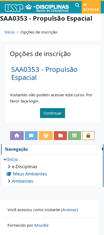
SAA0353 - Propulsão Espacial (44, 73)
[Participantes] (46, 135)
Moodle (41, 225)
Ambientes (22, 181)
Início (10, 32)
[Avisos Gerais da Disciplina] (31, 135)
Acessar (91, 9)
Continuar (52, 113)
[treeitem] (52, 170)
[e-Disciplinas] (37, 7)
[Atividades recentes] (60, 135)
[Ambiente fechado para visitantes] (88, 135)
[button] (77, 7)
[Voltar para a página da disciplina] (17, 135)
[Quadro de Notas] (74, 135)
